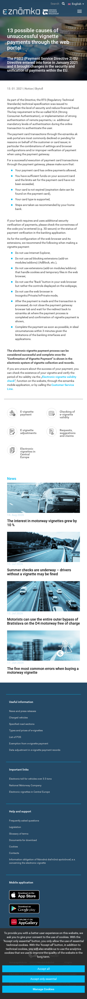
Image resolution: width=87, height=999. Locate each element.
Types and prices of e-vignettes (26, 730)
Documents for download (23, 840)
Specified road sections (21, 724)
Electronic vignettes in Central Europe (27, 453)
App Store (24, 895)
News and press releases (22, 711)
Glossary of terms (18, 833)
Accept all (43, 968)
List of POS (15, 737)
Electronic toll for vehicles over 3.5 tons (30, 778)
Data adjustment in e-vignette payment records (34, 750)
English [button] (77, 3)
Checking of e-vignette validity (67, 414)
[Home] (31, 11)
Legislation (15, 827)
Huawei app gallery (24, 921)
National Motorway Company (25, 785)
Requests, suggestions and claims (67, 433)
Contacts (14, 853)
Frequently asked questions (24, 820)
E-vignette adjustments (28, 432)
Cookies (13, 846)
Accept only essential (43, 978)
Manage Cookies (43, 989)
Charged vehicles (18, 717)
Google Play (24, 908)
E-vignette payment (27, 413)
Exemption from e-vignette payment (28, 743)
